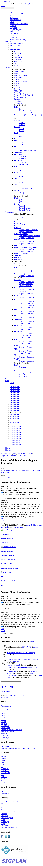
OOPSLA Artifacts (20, 81)
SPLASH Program (16, 43)
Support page (5, 697)
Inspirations (18, 77)
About (12, 16)
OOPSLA (17, 79)
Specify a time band (28, 517)
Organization (9, 212)
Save (2, 519)
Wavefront (17, 101)
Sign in (7, 448)
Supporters (13, 28)
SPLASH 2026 (15, 389)
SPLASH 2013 (15, 414)
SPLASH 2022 (15, 397)
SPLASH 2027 (15, 387)
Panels (16, 83)
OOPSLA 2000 (15, 444)
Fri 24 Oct (17, 65)
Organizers (22, 292)
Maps (12, 36)
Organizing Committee (22, 218)
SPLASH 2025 (15, 391)
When (3, 523)
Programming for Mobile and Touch (13, 456)
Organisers (22, 367)
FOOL (21, 143)
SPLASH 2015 (15, 410)
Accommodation (15, 20)
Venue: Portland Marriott (18, 14)
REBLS (21, 174)
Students (13, 26)
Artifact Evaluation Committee (29, 236)
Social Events (19, 93)
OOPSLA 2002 (15, 440)
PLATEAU (23, 156)
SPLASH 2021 (15, 399)
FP (20, 148)
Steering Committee (21, 216)
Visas (11, 32)
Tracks (7, 67)
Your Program (15, 45)
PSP (20, 168)
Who (2, 468)
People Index (18, 264)
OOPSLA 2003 (15, 438)
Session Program (7, 633)
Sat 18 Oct (18, 53)
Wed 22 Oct (18, 61)
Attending (8, 12)
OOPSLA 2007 (15, 430)
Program (8, 41)
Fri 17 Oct (17, 51)
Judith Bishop (5, 470)
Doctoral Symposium (21, 75)
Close (3, 520)
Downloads (14, 38)
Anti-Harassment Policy (18, 40)
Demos (16, 73)
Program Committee (26, 232)
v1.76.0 (21, 695)
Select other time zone (22, 495)
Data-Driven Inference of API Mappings (21, 653)
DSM (20, 135)
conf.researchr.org (11, 695)
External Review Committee (28, 230)
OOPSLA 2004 (15, 436)
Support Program (16, 30)
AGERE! (22, 123)
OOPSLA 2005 (15, 434)
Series (12, 383)
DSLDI (21, 129)
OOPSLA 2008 (15, 428)
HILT (20, 109)
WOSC (21, 192)
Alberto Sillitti (5, 472)
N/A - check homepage (27, 270)
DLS (20, 200)
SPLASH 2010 (15, 422)
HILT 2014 (5, 746)
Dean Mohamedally (33, 470)
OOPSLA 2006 (15, 432)
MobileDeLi (5, 769)
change (32, 641)
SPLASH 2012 (15, 416)
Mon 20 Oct (18, 57)
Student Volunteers (20, 97)
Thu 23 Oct (18, 63)
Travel (12, 22)
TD (20, 186)
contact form (5, 691)
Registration (14, 18)
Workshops (18, 103)
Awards (17, 87)
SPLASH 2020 (15, 401)
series (14, 454)
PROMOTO (23, 162)
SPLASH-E (18, 91)
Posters (16, 85)
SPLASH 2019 (15, 403)
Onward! (22, 206)
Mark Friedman (18, 527)
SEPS (21, 180)
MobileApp (14, 34)
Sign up (8, 450)
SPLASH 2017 (15, 406)
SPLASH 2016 (15, 408)
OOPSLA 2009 (15, 426)
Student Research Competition (24, 95)
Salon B (29, 525)
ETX (2, 763)
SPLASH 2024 (15, 393)
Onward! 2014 (6, 793)
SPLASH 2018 (15, 404)
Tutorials (17, 99)
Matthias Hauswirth (18, 470)
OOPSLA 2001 (15, 442)
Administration (19, 71)
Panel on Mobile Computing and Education (23, 667)
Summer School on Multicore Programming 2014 (18, 748)
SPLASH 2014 (6, 454)
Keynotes (17, 89)
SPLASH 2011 (15, 418)
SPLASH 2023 (15, 395)
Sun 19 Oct (18, 55)
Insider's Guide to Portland (19, 24)
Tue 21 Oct (18, 59)
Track (3, 475)
